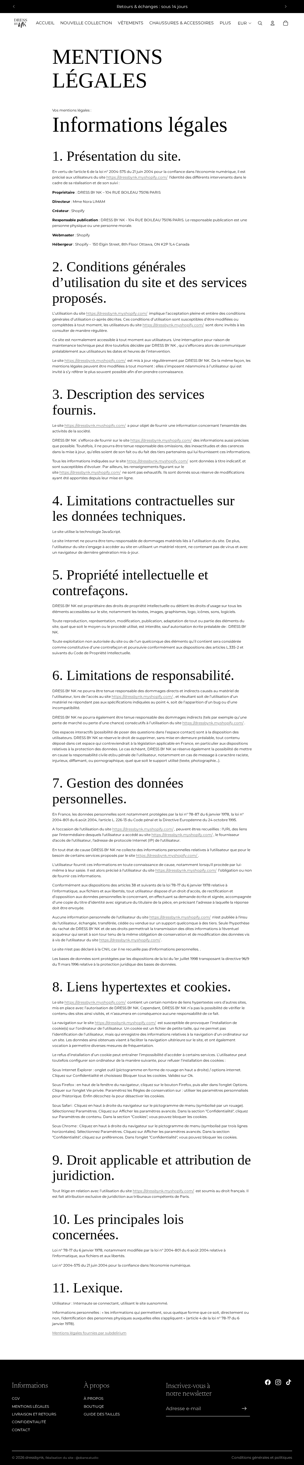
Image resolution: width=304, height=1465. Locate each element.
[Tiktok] (288, 1382)
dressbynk (34, 1457)
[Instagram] (278, 1382)
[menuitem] (225, 23)
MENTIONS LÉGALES (30, 1406)
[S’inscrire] (244, 1409)
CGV (16, 1398)
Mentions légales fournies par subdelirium (89, 1333)
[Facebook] (267, 1382)
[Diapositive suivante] (285, 6)
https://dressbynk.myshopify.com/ (136, 177)
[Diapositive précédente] (13, 6)
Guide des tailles (102, 1414)
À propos (93, 1398)
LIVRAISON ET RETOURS (34, 1414)
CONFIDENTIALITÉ (29, 1422)
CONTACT (21, 1430)
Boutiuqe (94, 1406)
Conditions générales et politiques (262, 1457)
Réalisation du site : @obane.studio (71, 1458)
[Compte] (272, 23)
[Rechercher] (260, 23)
